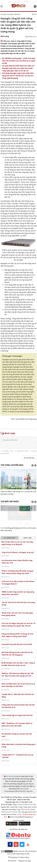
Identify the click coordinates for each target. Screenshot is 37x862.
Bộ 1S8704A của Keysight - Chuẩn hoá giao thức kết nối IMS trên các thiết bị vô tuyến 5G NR (18, 60)
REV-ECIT (17, 1)
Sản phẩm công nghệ (7, 14)
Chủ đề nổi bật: (11, 776)
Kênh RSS (12, 861)
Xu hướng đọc (9, 538)
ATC (10, 1)
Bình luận (27, 538)
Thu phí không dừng (13, 784)
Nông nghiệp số (16, 786)
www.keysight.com (26, 411)
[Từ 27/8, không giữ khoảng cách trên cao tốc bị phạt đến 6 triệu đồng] (19, 518)
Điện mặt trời (20, 779)
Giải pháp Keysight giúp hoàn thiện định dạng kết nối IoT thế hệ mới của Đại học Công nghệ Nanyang (18, 75)
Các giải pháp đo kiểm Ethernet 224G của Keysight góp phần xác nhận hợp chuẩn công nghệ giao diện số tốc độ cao (18, 68)
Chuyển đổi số (11, 779)
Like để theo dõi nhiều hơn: (18, 829)
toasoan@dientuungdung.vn (23, 817)
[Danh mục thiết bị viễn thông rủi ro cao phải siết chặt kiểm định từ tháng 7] (19, 482)
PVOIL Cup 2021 (27, 791)
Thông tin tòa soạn (24, 861)
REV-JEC (26, 1)
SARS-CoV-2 (20, 789)
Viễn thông (17, 14)
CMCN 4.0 (18, 791)
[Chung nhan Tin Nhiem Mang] (18, 857)
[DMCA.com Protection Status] (7, 851)
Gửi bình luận (29, 458)
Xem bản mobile (18, 820)
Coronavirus (10, 791)
